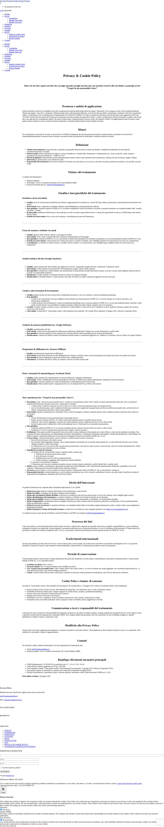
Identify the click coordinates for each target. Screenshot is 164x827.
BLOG (6, 739)
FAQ (6, 743)
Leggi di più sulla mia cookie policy (129, 783)
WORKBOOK (9, 733)
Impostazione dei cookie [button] (9, 785)
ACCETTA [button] (23, 785)
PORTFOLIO (9, 735)
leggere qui (10, 776)
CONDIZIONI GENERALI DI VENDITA (20, 747)
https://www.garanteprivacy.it (117, 509)
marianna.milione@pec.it (13, 700)
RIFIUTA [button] (30, 785)
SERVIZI (7, 730)
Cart (1, 10)
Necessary (6, 810)
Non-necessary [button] (5, 818)
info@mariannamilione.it (55, 185)
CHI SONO (8, 737)
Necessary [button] (3, 807)
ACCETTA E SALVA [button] (8, 826)
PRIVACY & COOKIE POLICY (16, 745)
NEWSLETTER (10, 741)
